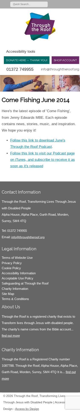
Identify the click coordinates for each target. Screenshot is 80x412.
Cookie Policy (11, 268)
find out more (11, 335)
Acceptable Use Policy (17, 278)
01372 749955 (19, 69)
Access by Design (27, 409)
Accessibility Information (19, 273)
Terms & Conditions (15, 299)
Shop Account (65, 60)
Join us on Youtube (76, 4)
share (7, 175)
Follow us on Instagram (70, 4)
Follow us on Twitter (57, 4)
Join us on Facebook (64, 4)
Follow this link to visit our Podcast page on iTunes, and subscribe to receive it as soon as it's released (42, 159)
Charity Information (15, 288)
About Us (11, 306)
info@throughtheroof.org (60, 69)
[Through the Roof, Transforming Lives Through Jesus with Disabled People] (40, 26)
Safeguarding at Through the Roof (25, 283)
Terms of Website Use (17, 257)
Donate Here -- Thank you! (26, 60)
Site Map (8, 294)
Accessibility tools (20, 52)
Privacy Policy (12, 263)
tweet (12, 175)
